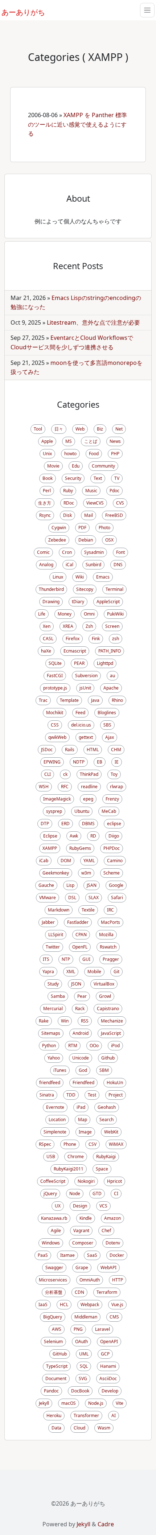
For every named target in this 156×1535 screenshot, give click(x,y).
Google (116, 885)
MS (68, 441)
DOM (66, 860)
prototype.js (55, 688)
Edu (75, 466)
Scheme (111, 873)
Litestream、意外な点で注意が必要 (93, 322)
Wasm (104, 1428)
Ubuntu (81, 811)
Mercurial (53, 1008)
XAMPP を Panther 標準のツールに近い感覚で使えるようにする (77, 124)
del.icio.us (81, 725)
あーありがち (19, 11)
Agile (56, 1230)
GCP (105, 1354)
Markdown (58, 910)
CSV (93, 1144)
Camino (115, 860)
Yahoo (54, 1058)
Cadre (106, 1524)
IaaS (43, 1304)
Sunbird (93, 564)
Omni (89, 614)
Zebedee (57, 540)
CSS (55, 725)
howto (70, 453)
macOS (68, 1403)
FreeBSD (114, 515)
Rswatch (108, 947)
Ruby (68, 490)
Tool (38, 429)
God (83, 1070)
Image (85, 1132)
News (115, 441)
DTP (45, 823)
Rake (44, 1021)
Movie (53, 466)
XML (70, 971)
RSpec (45, 1144)
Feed (80, 712)
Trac (43, 700)
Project (115, 1095)
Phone (69, 1144)
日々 (58, 429)
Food (94, 453)
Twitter (53, 947)
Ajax (109, 737)
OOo (94, 1045)
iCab (43, 860)
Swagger (54, 1267)
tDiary (78, 601)
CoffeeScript (52, 1181)
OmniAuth (89, 1280)
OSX (109, 540)
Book (47, 478)
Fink (96, 638)
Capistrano (108, 1008)
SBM (104, 1070)
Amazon (112, 1218)
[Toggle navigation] (147, 10)
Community (103, 466)
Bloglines (107, 712)
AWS (56, 1329)
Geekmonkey (55, 873)
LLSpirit (55, 934)
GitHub (60, 1354)
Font (120, 552)
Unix (47, 453)
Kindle (85, 1218)
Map (82, 1119)
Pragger (111, 959)
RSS (85, 1021)
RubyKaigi (106, 1156)
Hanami (108, 1366)
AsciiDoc (108, 1378)
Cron (67, 552)
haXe (46, 651)
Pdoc (114, 490)
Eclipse (50, 836)
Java (95, 700)
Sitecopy (84, 589)
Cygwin (59, 527)
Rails (69, 749)
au (112, 675)
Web (80, 429)
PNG (78, 1329)
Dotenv (113, 1243)
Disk (67, 515)
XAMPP (49, 848)
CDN (79, 1292)
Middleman (85, 1317)
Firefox (72, 638)
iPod (115, 1045)
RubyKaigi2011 (68, 1169)
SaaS (92, 1255)
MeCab (109, 811)
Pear (82, 996)
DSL (72, 897)
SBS (107, 725)
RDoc (68, 503)
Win (65, 1021)
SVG (83, 1378)
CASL (48, 638)
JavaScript (111, 1033)
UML (84, 1354)
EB (99, 762)
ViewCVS (95, 503)
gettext (86, 737)
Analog (46, 564)
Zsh (89, 626)
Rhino (117, 700)
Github (108, 1058)
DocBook (80, 1391)
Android (81, 1033)
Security (73, 478)
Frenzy (112, 799)
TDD (70, 1095)
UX (58, 1206)
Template (69, 700)
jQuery (50, 1193)
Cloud (79, 1428)
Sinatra (47, 1095)
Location (57, 1119)
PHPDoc (111, 848)
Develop (110, 1391)
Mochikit (54, 712)
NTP (66, 959)
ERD (65, 823)
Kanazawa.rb (54, 1218)
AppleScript (108, 601)
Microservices (53, 1280)
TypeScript (56, 1366)
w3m (86, 873)
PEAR (79, 663)
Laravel (102, 1329)
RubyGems (80, 848)
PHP (115, 453)
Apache (111, 688)
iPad (81, 1107)
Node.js (95, 1403)
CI (116, 1193)
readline (89, 786)
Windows (51, 1243)
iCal (69, 564)
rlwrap (116, 786)
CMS (114, 1317)
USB (50, 1156)
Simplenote (55, 1132)
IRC (110, 910)
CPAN (81, 934)
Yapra (48, 971)
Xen (46, 626)
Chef (106, 1230)
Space (102, 1169)
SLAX (94, 897)
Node (74, 1193)
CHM (116, 749)
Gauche (46, 885)
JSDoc (47, 749)
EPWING (52, 762)
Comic (43, 552)
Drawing (50, 601)
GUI (86, 959)
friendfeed (49, 1082)
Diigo (113, 836)
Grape (81, 1267)
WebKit (111, 1132)
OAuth (81, 1341)
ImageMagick (57, 799)
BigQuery (52, 1317)
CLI (47, 774)
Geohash (107, 1107)
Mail (88, 515)
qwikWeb (57, 737)
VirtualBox (104, 984)
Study (53, 984)
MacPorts (110, 922)
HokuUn (115, 1082)
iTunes (59, 1070)
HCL (64, 1304)
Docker (117, 1255)
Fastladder (78, 922)
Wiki (79, 577)
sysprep (54, 811)
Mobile (94, 971)
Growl (105, 996)
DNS (118, 564)
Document (55, 1378)
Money (64, 614)
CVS (120, 503)
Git (116, 971)
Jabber (48, 922)
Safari (117, 897)
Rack (80, 1008)
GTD (97, 1193)
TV (116, 478)
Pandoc (51, 1391)
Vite (119, 1403)
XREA (68, 626)
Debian (85, 540)
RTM (72, 1045)
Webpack (90, 1304)
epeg (88, 799)
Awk (74, 836)
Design (80, 1206)
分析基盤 (53, 1292)
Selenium (53, 1341)
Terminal (114, 589)
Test (92, 1095)
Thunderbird (51, 589)
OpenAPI (109, 1341)
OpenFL (79, 947)
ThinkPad (89, 774)
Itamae (67, 1255)
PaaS (43, 1255)
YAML (89, 860)
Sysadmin (94, 552)
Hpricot (114, 1181)
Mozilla (106, 934)
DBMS (88, 823)
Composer (82, 1243)
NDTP (79, 762)
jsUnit (85, 688)
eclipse (114, 823)
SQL (84, 1366)
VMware (47, 897)
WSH (44, 786)
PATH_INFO (109, 651)
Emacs (103, 577)
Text (98, 478)
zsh (115, 638)
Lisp (70, 885)
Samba (58, 996)
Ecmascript (74, 651)
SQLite (55, 663)
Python (49, 1045)
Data (56, 1428)
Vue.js (117, 1304)
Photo (104, 527)
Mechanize (112, 1021)
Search (106, 1119)
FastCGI (55, 675)
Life (41, 614)
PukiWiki (115, 614)
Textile (88, 910)
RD (93, 836)
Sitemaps (50, 1033)
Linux (58, 577)
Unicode (80, 1058)
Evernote (55, 1107)
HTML (93, 749)
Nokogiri (86, 1181)
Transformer (86, 1415)
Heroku (53, 1415)
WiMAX (116, 1144)
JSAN (92, 885)
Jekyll (44, 1403)
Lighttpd (105, 663)
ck (65, 774)
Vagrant (81, 1230)
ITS (46, 959)
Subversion (86, 675)
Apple (47, 441)
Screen (112, 626)
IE (117, 762)
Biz (100, 429)
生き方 (44, 503)
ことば (90, 441)
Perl (47, 490)
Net (119, 429)
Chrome (75, 1156)
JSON (76, 984)
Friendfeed (83, 1082)
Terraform (107, 1292)
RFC (65, 786)
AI (113, 1415)
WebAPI (108, 1267)
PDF (82, 527)
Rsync (45, 515)
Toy (114, 774)
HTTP (117, 1280)
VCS (103, 1206)
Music (91, 490)
